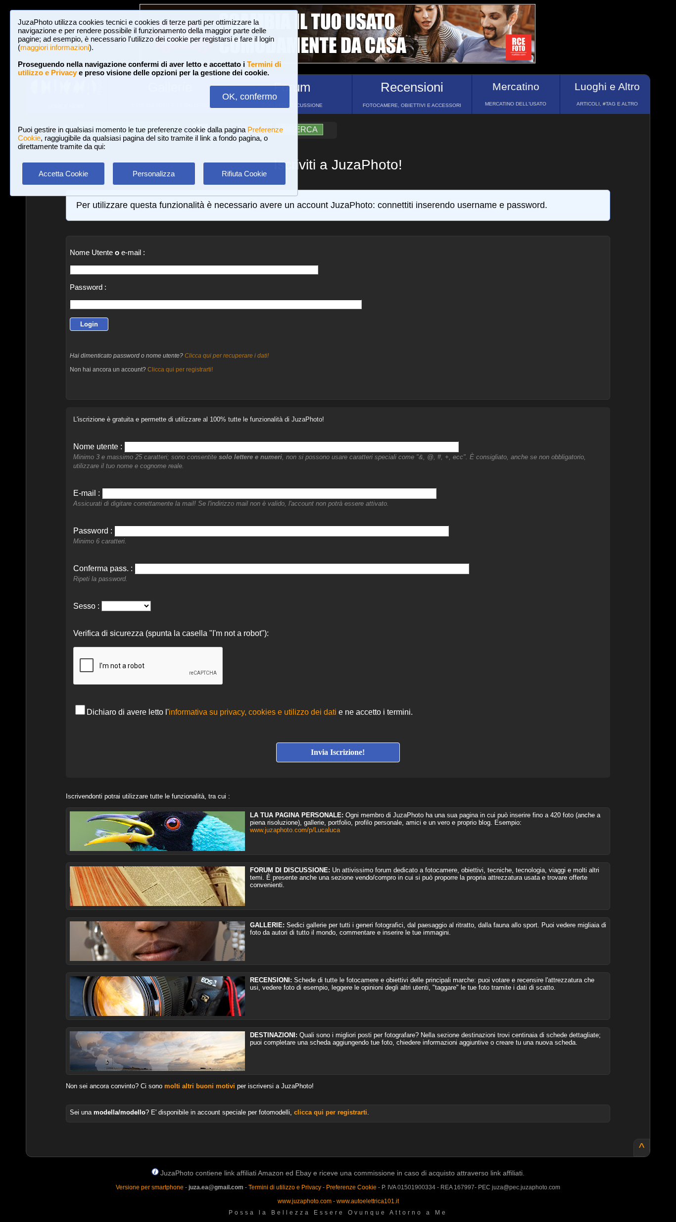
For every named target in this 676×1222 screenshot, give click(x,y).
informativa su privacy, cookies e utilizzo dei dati (253, 712)
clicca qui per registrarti (330, 1112)
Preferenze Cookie (351, 1187)
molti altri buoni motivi (199, 1086)
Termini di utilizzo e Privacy (284, 1187)
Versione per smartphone (150, 1187)
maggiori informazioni (54, 47)
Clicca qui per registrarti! (180, 369)
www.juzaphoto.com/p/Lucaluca (295, 830)
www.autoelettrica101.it (368, 1201)
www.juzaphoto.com (305, 1201)
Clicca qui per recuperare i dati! (227, 355)
